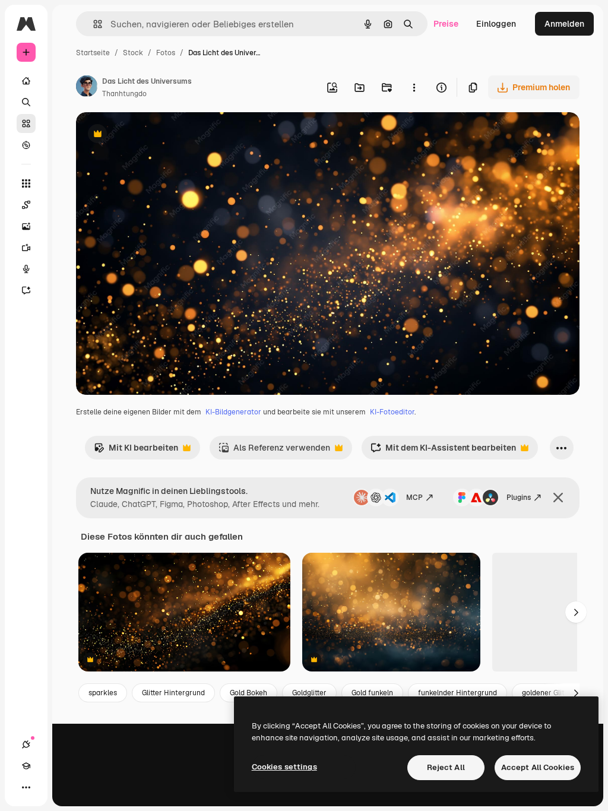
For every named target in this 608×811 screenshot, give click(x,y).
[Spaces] (26, 204)
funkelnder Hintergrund (457, 693)
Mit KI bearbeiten (136, 451)
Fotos (165, 53)
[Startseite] (26, 80)
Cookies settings (284, 767)
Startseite (93, 53)
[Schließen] (558, 497)
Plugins (518, 497)
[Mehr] (26, 787)
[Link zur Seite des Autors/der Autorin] (86, 87)
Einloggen (496, 23)
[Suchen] (26, 102)
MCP (414, 497)
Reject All (446, 767)
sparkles (102, 693)
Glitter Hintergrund (173, 693)
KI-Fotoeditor (392, 412)
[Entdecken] (26, 144)
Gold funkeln (372, 693)
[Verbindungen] (26, 744)
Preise (445, 23)
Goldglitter (309, 693)
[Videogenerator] (26, 247)
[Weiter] (576, 612)
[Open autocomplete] (93, 24)
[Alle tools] (26, 183)
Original (152, 135)
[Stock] (26, 123)
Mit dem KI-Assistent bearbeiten (443, 451)
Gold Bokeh (248, 693)
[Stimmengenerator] (26, 268)
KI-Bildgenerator (233, 412)
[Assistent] (26, 290)
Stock (133, 53)
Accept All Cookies (537, 767)
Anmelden (564, 23)
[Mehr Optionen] (414, 87)
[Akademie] (26, 765)
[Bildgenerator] (26, 226)
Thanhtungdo (124, 94)
